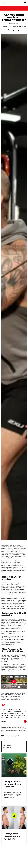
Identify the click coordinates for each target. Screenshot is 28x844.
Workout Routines (21, 26)
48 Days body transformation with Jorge (12, 836)
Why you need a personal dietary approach (12, 784)
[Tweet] (25, 721)
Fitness (6, 26)
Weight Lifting (16, 736)
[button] (25, 2)
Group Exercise (13, 26)
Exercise (5, 736)
